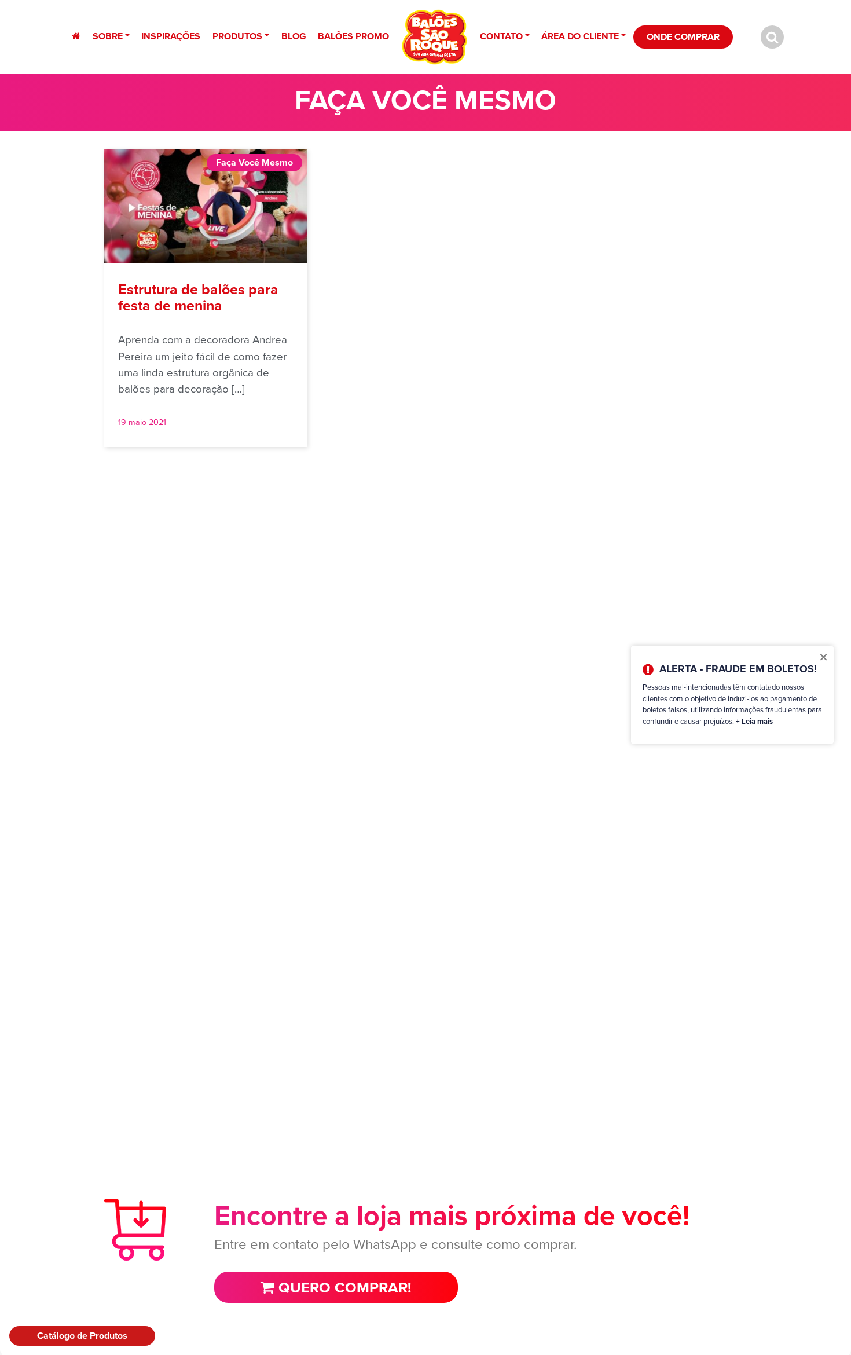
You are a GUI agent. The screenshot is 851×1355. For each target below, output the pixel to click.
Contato (501, 36)
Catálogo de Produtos (82, 1335)
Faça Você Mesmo (254, 162)
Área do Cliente (580, 36)
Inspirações (170, 36)
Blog (293, 36)
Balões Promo (353, 36)
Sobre (108, 36)
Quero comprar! (343, 1287)
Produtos (237, 36)
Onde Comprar (683, 36)
